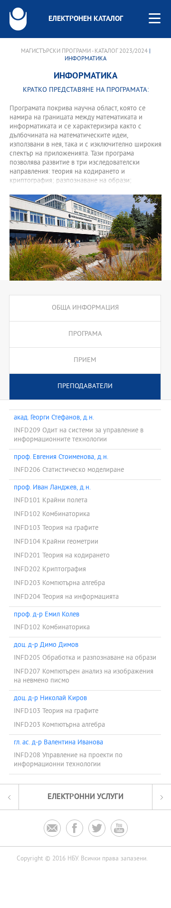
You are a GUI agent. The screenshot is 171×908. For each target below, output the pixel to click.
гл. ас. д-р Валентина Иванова (58, 743)
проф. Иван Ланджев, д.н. (52, 488)
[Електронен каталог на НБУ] (18, 19)
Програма (85, 334)
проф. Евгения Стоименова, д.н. (61, 457)
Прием (85, 360)
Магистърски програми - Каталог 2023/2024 (84, 51)
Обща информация (85, 307)
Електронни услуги (86, 797)
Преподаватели (85, 386)
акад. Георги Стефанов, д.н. (54, 418)
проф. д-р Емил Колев (46, 615)
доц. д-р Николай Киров (50, 698)
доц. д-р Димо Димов (46, 645)
